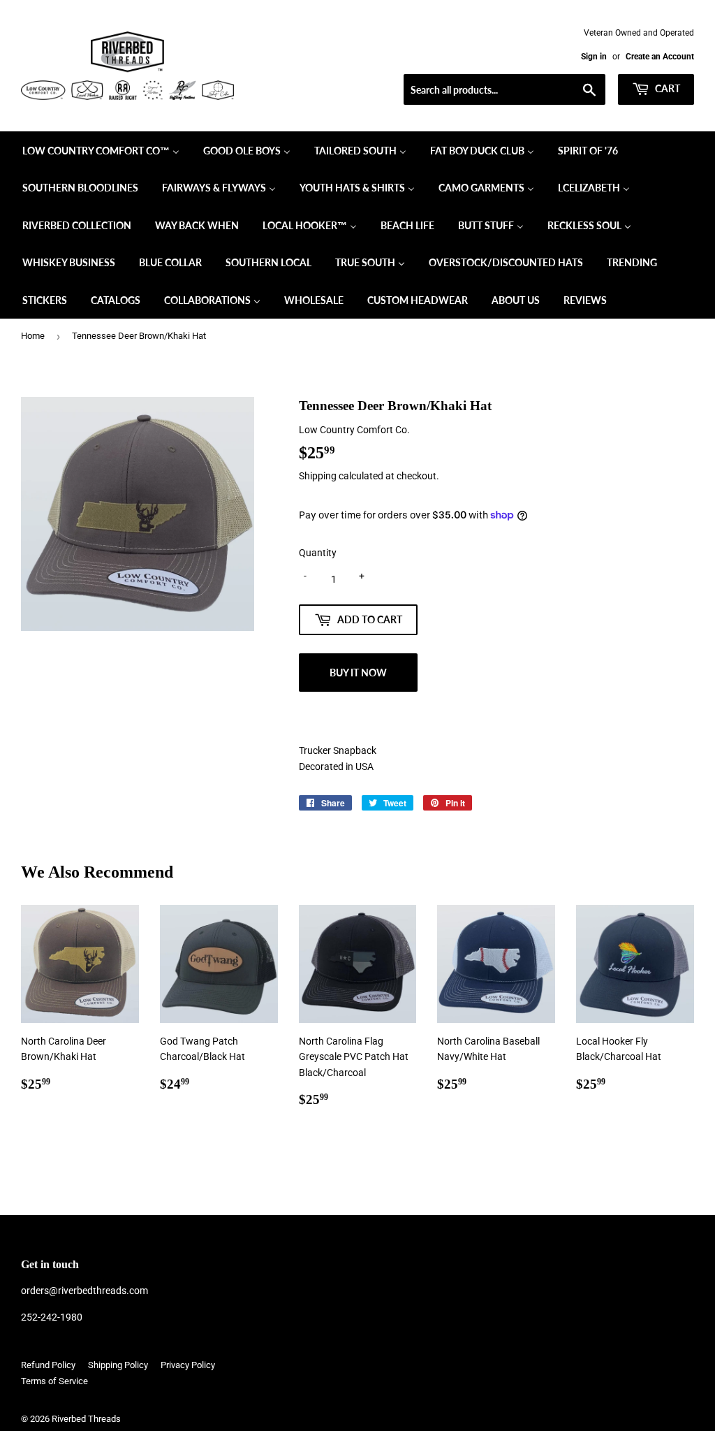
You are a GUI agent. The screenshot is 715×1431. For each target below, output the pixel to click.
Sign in (594, 56)
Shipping (318, 475)
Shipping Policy (118, 1365)
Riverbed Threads (86, 1419)
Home (33, 335)
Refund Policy (48, 1365)
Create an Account (660, 56)
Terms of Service (54, 1381)
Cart (666, 88)
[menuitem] (100, 150)
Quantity (318, 552)
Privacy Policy (188, 1365)
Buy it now (358, 672)
